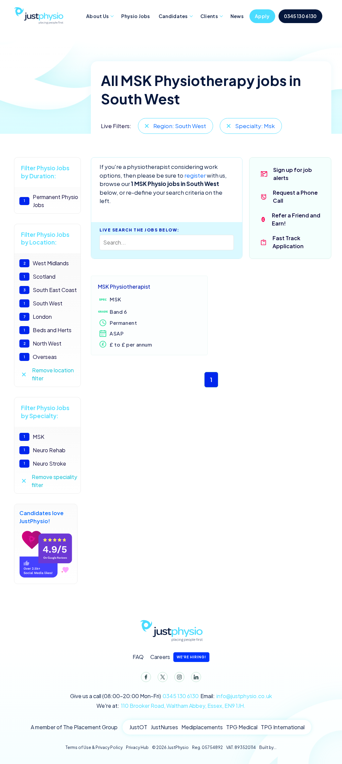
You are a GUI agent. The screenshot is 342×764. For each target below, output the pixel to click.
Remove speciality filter (54, 480)
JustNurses (164, 727)
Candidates (173, 16)
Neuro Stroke (45, 463)
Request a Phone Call (295, 196)
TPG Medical (242, 727)
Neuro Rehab (44, 450)
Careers (178, 656)
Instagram (179, 677)
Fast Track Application (288, 242)
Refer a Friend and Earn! (296, 219)
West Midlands (46, 263)
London (37, 316)
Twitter (163, 677)
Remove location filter (53, 374)
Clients (209, 16)
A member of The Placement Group (74, 727)
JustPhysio (38, 14)
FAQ (138, 656)
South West (43, 303)
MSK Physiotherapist (124, 286)
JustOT (138, 727)
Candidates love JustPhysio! (41, 516)
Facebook (146, 677)
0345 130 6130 (300, 16)
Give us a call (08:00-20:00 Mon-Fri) (134, 695)
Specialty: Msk (255, 125)
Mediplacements (202, 727)
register (195, 175)
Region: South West (179, 125)
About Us (97, 16)
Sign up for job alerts (292, 173)
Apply (262, 16)
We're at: (171, 705)
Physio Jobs (135, 16)
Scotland (39, 276)
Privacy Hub (137, 747)
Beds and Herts (47, 329)
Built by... (268, 747)
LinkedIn (196, 677)
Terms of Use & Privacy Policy (94, 747)
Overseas (40, 356)
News (236, 16)
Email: (236, 695)
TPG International (283, 727)
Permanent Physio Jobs (51, 200)
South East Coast (50, 289)
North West (42, 343)
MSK (34, 436)
